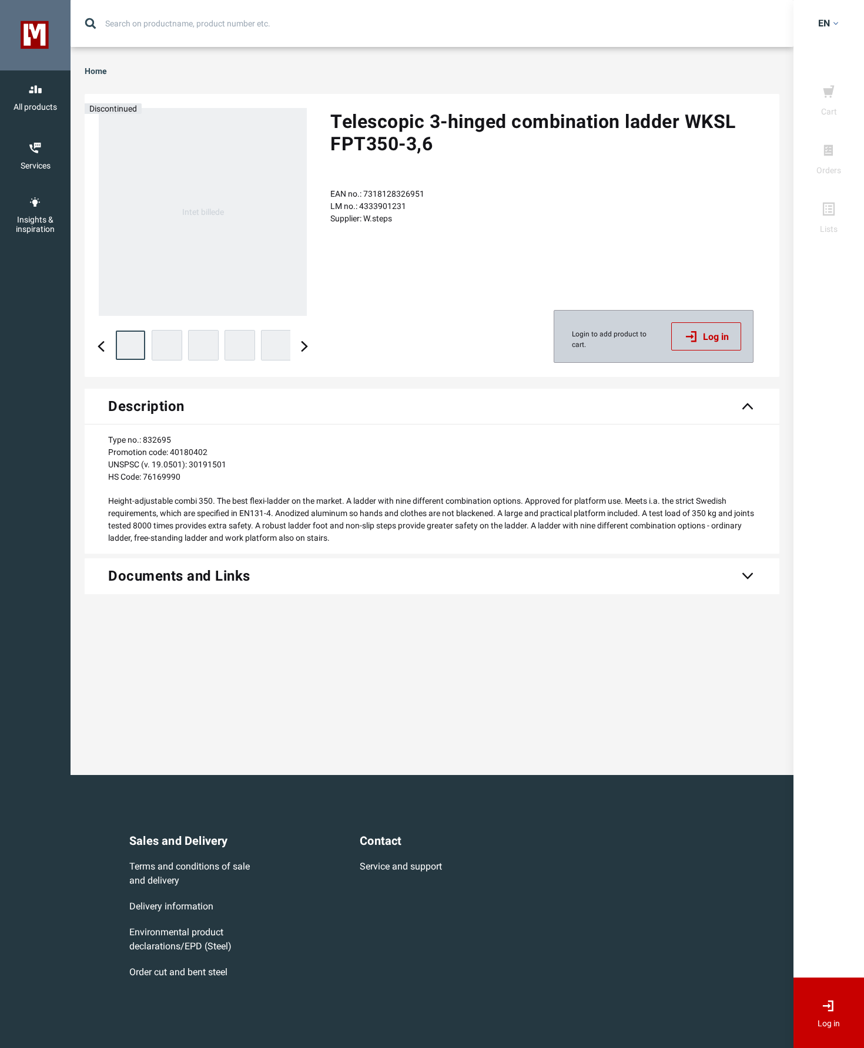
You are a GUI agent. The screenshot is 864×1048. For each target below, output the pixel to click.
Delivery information (171, 906)
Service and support (401, 866)
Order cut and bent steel (178, 972)
